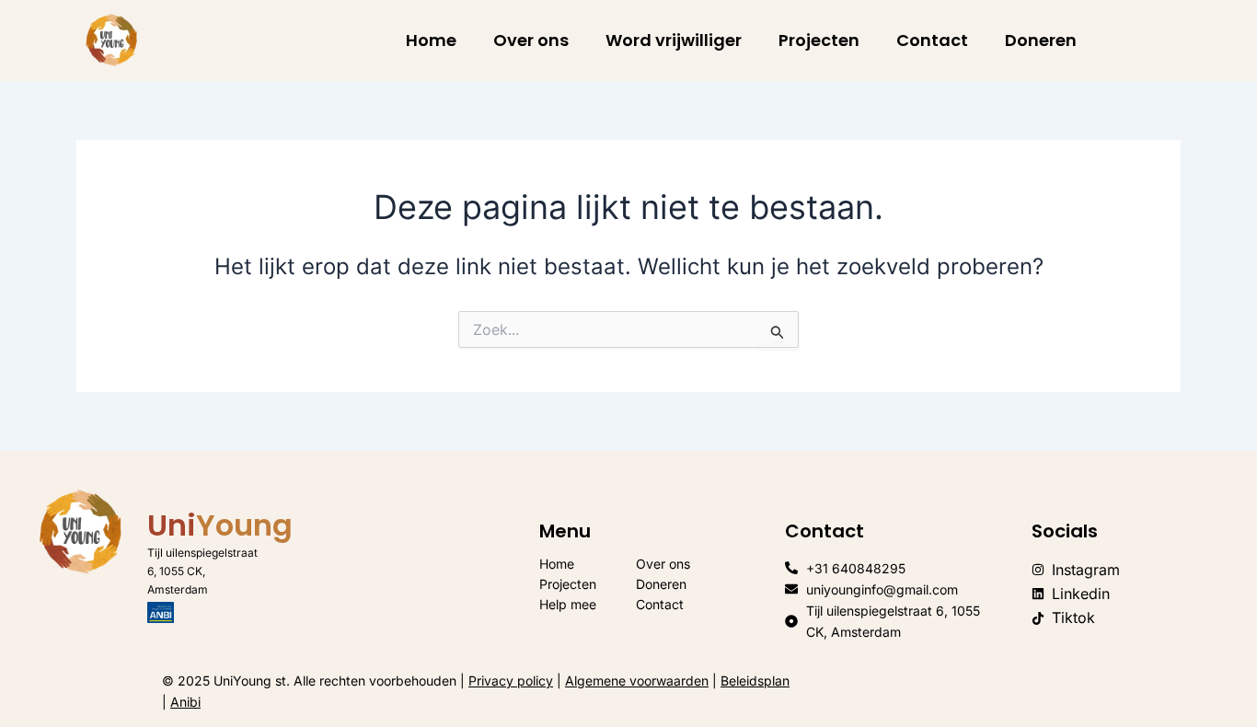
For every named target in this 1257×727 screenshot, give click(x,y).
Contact (932, 40)
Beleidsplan (755, 680)
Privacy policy (510, 680)
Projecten (818, 40)
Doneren (1041, 40)
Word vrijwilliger (673, 40)
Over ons (531, 40)
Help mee (567, 604)
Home (431, 40)
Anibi (185, 702)
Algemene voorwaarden (637, 680)
